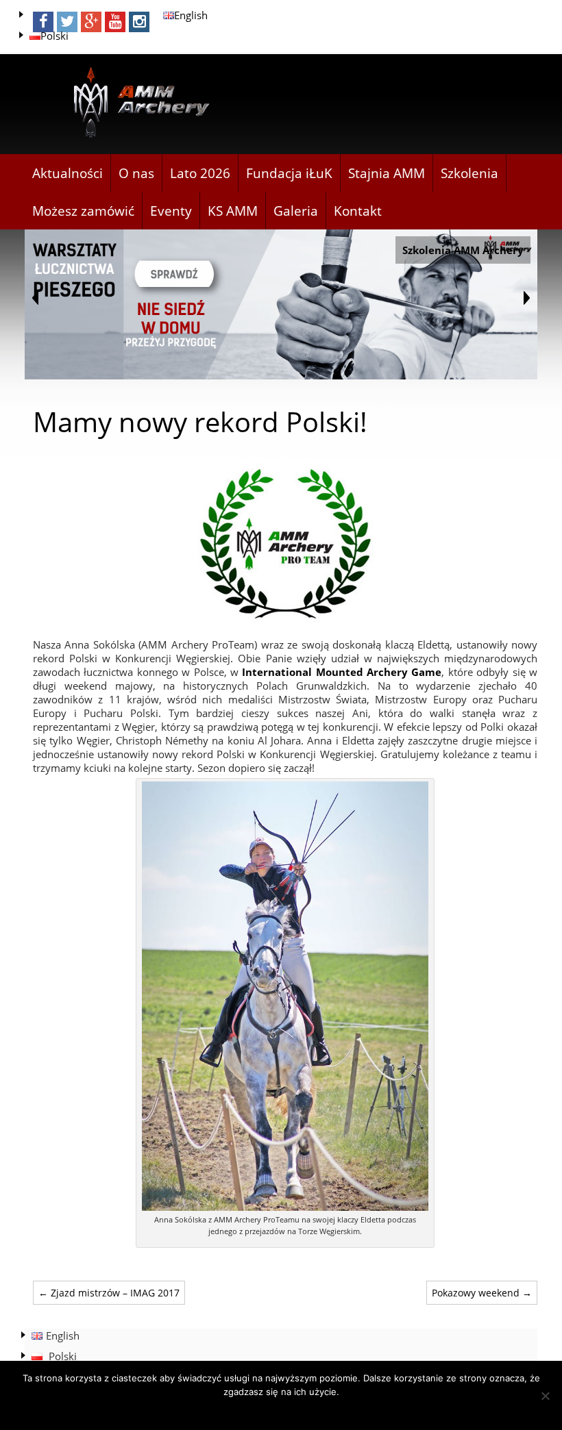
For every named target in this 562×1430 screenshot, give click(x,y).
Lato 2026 (200, 173)
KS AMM (233, 211)
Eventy (171, 211)
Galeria (295, 211)
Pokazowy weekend (482, 1292)
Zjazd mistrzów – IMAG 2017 (109, 1292)
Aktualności (67, 173)
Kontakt (358, 211)
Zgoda (281, 1409)
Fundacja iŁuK (289, 173)
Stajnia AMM (386, 173)
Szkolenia (469, 173)
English (191, 15)
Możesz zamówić (83, 211)
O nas (136, 173)
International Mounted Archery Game (341, 672)
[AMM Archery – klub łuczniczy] (136, 104)
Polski (54, 35)
